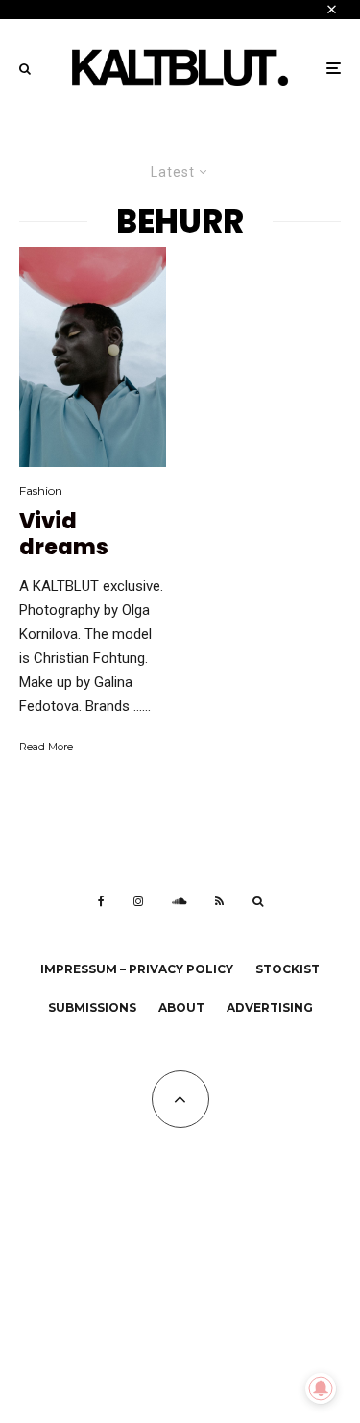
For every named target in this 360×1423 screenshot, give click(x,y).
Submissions (92, 1007)
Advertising (270, 1007)
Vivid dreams (63, 534)
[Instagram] (138, 901)
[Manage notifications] (320, 1388)
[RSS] (219, 901)
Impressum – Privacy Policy (136, 969)
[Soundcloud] (179, 901)
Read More (46, 746)
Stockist (287, 969)
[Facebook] (101, 901)
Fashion (40, 490)
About (181, 1007)
